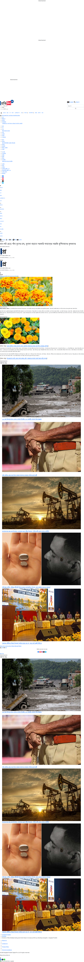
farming (4, 936)
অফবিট (3, 134)
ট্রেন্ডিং (3, 155)
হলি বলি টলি (4, 143)
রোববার (3, 164)
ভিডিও (3, 158)
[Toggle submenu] (0, 207)
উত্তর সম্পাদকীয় (9, 161)
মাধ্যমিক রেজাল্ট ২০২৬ (6, 168)
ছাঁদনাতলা (3, 173)
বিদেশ (13, 112)
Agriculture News (10, 646)
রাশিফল (39, 112)
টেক (16, 123)
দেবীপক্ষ (3, 167)
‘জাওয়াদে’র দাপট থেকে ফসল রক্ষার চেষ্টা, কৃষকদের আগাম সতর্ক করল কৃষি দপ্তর (27, 358)
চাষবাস (3, 149)
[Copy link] (2, 260)
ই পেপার (3, 152)
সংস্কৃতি (10, 143)
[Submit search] (75, 108)
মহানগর (4, 112)
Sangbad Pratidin (6, 934)
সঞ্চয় (42, 112)
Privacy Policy (5, 946)
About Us (4, 940)
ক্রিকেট (3, 130)
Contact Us (5, 943)
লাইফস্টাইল (31, 112)
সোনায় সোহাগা (4, 171)
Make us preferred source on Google (9, 276)
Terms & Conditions (7, 950)
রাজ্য (7, 112)
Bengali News (18, 646)
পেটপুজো (13, 123)
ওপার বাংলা (4, 137)
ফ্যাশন (11, 123)
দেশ (10, 112)
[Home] (7, 102)
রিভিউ (7, 143)
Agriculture (3, 646)
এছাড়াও (1, 236)
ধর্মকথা (3, 135)
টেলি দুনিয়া (13, 143)
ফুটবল (6, 130)
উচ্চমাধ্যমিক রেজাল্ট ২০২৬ (6, 170)
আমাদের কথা (4, 161)
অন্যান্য (8, 130)
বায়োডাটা (3, 146)
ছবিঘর (36, 112)
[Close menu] (0, 185)
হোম (3, 117)
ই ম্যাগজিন (4, 153)
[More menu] (83, 112)
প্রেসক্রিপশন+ (17, 112)
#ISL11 (3, 118)
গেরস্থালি (20, 123)
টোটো (18, 123)
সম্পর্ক (8, 123)
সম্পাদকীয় (3, 159)
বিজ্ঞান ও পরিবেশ (5, 147)
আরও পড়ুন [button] (2, 653)
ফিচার (3, 165)
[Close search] (67, 104)
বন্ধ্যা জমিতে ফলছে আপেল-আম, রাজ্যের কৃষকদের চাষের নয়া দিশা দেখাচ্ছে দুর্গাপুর (27, 346)
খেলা (22, 112)
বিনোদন (25, 112)
